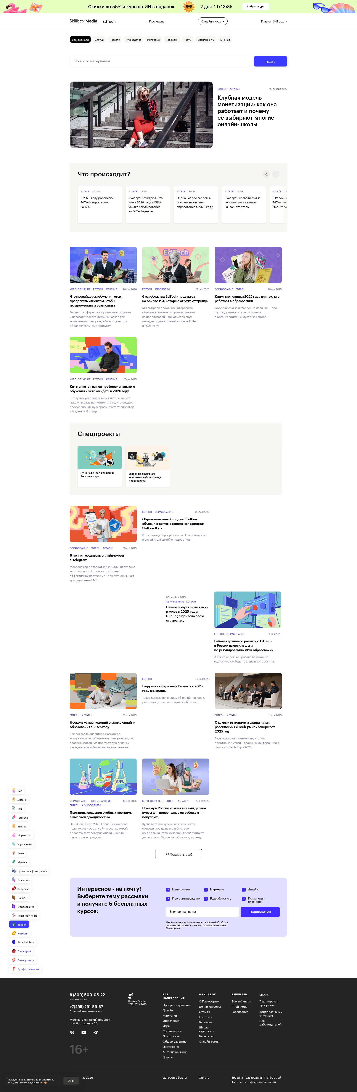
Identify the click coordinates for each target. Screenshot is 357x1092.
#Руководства (91, 804)
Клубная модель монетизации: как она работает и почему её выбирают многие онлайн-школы (247, 111)
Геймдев (22, 817)
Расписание (239, 1011)
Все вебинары (241, 1001)
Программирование (186, 898)
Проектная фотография (32, 871)
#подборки (162, 288)
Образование (224, 288)
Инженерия (171, 1046)
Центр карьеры (210, 1006)
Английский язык (174, 1051)
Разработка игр (220, 898)
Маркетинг (24, 835)
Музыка (22, 862)
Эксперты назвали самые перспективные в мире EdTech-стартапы (242, 202)
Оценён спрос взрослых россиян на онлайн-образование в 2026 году (194, 202)
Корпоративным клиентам (270, 1013)
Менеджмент (181, 889)
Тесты (188, 39)
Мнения (225, 39)
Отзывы (204, 1011)
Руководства (133, 39)
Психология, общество (256, 900)
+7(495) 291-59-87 (86, 1006)
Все (19, 790)
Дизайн (22, 799)
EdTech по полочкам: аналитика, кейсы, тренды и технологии (144, 477)
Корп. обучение (80, 288)
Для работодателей (270, 1022)
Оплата (204, 1077)
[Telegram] (95, 1032)
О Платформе (209, 1001)
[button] (266, 174)
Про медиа (157, 20)
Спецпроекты (25, 960)
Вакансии (205, 1021)
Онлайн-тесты (209, 1041)
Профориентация (28, 969)
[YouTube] (83, 1032)
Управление (24, 844)
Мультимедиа (172, 1030)
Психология (171, 1035)
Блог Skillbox (25, 942)
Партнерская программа (268, 1003)
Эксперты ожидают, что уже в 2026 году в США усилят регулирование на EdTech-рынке (145, 204)
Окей (71, 1081)
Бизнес (21, 826)
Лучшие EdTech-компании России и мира (97, 475)
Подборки (172, 39)
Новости (115, 39)
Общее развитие (174, 1041)
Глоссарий (24, 951)
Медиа (264, 994)
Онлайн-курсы (211, 21)
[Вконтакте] (72, 1032)
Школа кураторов (206, 1029)
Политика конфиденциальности (253, 1081)
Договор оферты (175, 1077)
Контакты (206, 1016)
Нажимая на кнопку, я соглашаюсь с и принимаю (197, 924)
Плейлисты (239, 1006)
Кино (20, 853)
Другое (168, 1056)
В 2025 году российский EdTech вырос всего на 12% (98, 202)
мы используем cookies (31, 1082)
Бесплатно (206, 1035)
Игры (166, 1025)
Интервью (153, 39)
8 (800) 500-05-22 (87, 995)
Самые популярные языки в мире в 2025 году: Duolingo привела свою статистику (187, 613)
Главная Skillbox (273, 20)
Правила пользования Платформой (256, 1077)
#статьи (234, 88)
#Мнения (111, 288)
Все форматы (80, 39)
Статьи (99, 39)
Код (19, 808)
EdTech (222, 88)
